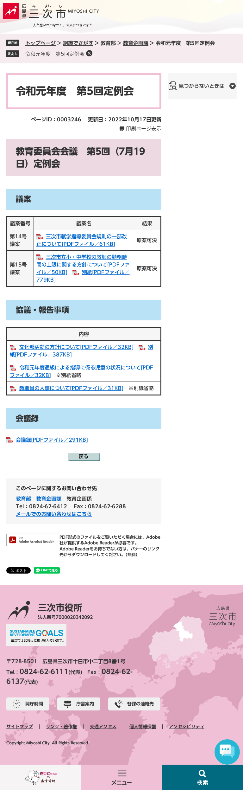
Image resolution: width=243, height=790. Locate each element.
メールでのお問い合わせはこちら (54, 514)
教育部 (23, 498)
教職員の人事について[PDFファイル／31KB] (71, 388)
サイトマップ (19, 726)
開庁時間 (34, 704)
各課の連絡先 (140, 704)
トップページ (40, 43)
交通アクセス (103, 726)
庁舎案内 (85, 704)
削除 (89, 53)
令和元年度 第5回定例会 (54, 53)
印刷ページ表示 (143, 128)
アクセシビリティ (186, 726)
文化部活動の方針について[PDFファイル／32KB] (76, 347)
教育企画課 (135, 43)
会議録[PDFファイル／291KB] (52, 439)
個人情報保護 (142, 726)
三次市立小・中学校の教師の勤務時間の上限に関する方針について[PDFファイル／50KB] (83, 264)
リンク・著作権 (61, 726)
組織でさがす (78, 43)
